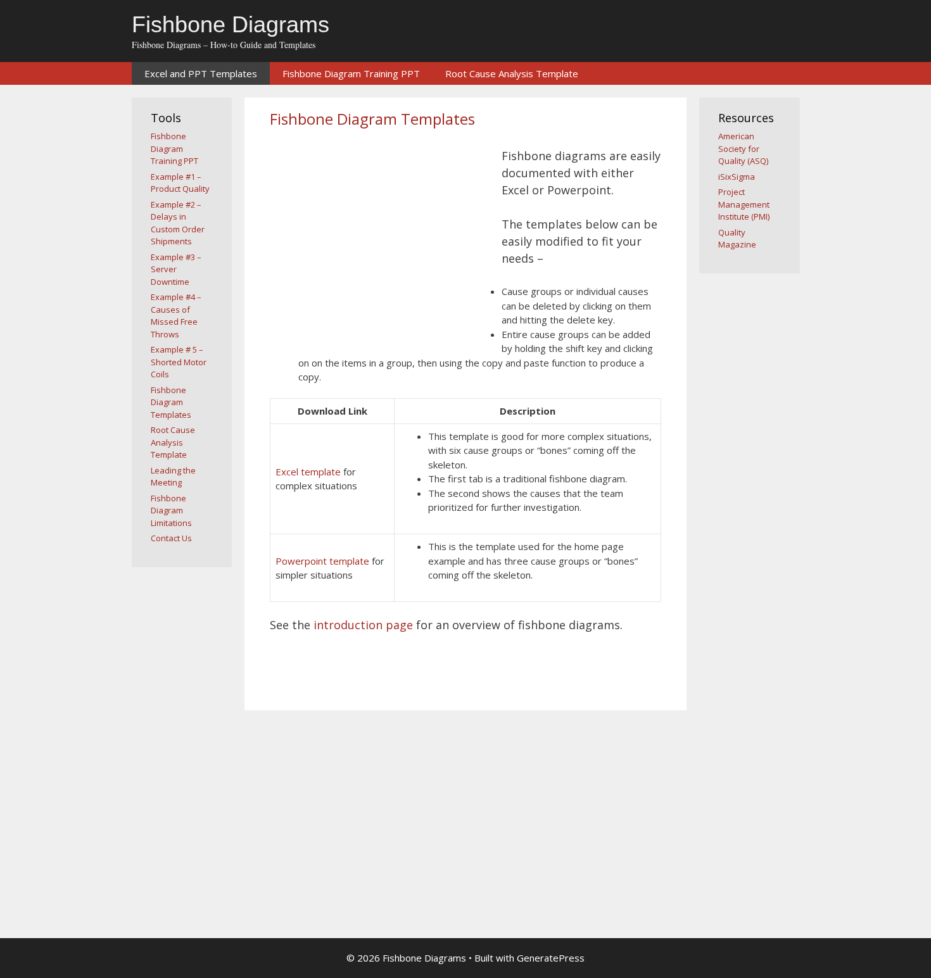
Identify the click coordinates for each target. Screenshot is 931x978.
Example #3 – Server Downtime (176, 269)
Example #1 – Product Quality (180, 183)
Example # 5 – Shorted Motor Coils (178, 362)
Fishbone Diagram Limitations (171, 510)
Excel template (308, 471)
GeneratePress (551, 957)
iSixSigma (736, 176)
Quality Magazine (737, 239)
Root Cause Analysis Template (511, 73)
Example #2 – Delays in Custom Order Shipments (178, 223)
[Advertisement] (376, 239)
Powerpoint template (322, 561)
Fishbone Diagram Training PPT (351, 73)
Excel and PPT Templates (200, 73)
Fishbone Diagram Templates (171, 402)
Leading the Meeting (173, 477)
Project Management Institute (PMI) (744, 204)
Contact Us (171, 538)
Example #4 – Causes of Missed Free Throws (176, 315)
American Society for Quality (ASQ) (743, 148)
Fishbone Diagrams (230, 24)
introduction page (363, 624)
